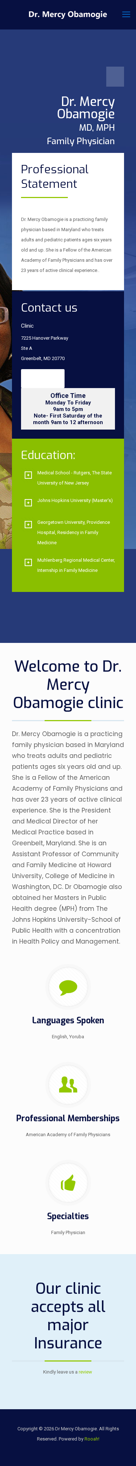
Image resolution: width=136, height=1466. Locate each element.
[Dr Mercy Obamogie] (68, 14)
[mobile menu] (126, 14)
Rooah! (92, 1439)
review (85, 1372)
